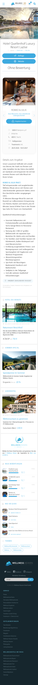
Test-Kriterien (7, 625)
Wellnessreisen (17, 550)
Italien (27, 50)
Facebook (18, 572)
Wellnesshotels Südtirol (9, 669)
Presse (5, 594)
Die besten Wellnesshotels (10, 600)
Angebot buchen (20, 121)
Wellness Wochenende (10, 546)
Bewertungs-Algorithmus (10, 628)
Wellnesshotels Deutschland (11, 656)
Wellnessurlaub (25, 546)
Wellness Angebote (8, 605)
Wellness (6, 550)
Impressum (6, 616)
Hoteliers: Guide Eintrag (10, 613)
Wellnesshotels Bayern (9, 658)
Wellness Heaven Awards (10, 639)
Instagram (29, 572)
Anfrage (21, 56)
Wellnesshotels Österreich (10, 661)
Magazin (5, 633)
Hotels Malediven (8, 672)
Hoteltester (6, 630)
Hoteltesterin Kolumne (9, 636)
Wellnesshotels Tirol (8, 664)
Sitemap (5, 675)
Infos (8, 35)
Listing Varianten (8, 647)
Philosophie (6, 644)
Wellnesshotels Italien (9, 666)
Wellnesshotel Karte (8, 597)
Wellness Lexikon (8, 608)
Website (21, 61)
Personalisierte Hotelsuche (10, 603)
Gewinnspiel (6, 611)
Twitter (9, 572)
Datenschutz (14, 616)
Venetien (20, 50)
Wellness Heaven (8, 641)
